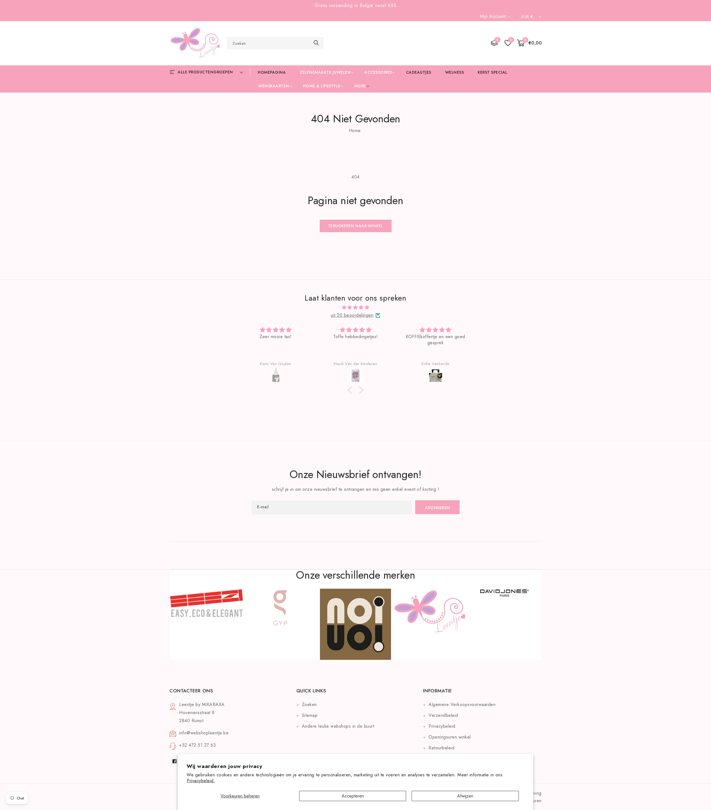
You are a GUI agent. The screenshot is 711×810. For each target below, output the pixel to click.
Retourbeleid (441, 748)
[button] (529, 43)
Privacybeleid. (201, 780)
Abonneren (437, 507)
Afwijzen (465, 796)
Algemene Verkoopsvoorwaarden (462, 704)
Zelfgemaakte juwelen (325, 72)
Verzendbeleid (443, 715)
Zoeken (309, 704)
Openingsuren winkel (450, 737)
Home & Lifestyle (322, 85)
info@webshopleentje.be (204, 733)
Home (355, 130)
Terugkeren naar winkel (355, 226)
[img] (355, 307)
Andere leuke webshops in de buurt (338, 726)
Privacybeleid (442, 726)
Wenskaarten (273, 85)
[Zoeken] (316, 43)
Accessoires (378, 72)
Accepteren (353, 796)
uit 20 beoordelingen (352, 315)
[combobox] (275, 43)
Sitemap (310, 715)
